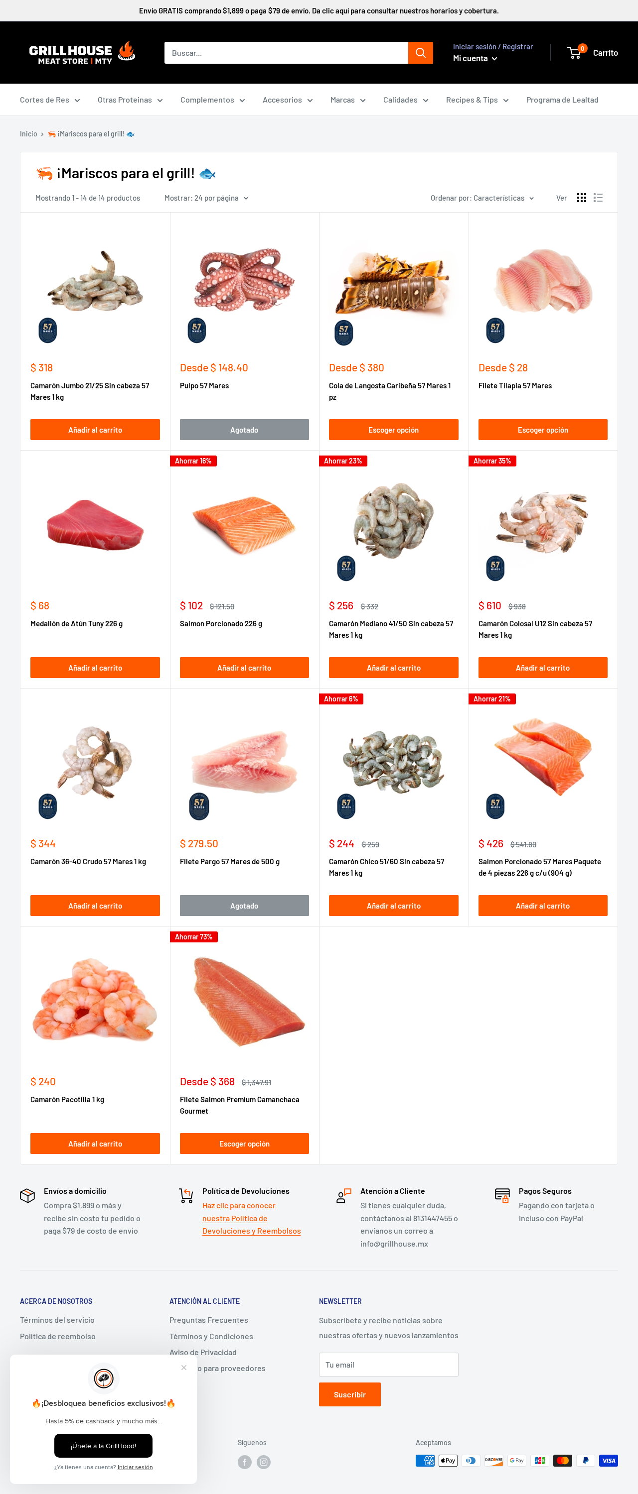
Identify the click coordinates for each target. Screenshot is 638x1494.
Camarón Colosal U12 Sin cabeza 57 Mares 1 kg (535, 629)
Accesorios (282, 99)
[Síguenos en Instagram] (264, 1462)
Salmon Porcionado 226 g (221, 623)
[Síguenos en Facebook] (245, 1462)
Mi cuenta (471, 58)
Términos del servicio (57, 1319)
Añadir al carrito (95, 429)
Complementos (207, 99)
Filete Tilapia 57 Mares (515, 385)
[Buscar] (420, 53)
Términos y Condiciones (211, 1336)
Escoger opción (393, 429)
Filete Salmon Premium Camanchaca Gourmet (240, 1105)
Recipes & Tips (472, 99)
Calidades (400, 99)
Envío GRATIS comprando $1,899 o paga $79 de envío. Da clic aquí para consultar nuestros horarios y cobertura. (319, 10)
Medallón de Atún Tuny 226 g (76, 623)
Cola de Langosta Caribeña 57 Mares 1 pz (390, 391)
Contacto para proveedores (217, 1368)
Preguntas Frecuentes (208, 1319)
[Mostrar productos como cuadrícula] (581, 197)
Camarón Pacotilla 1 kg (67, 1099)
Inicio (28, 133)
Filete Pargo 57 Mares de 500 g (230, 861)
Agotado (244, 429)
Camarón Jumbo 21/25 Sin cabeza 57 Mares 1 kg (89, 391)
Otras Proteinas (125, 99)
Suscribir (350, 1394)
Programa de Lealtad (562, 99)
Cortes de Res (44, 99)
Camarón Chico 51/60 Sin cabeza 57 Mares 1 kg (386, 867)
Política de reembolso (58, 1336)
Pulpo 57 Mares (204, 385)
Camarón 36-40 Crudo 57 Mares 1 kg (88, 861)
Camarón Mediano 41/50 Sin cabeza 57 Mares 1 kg (391, 629)
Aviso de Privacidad (203, 1352)
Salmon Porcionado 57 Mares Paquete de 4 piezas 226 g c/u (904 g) (539, 867)
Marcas (342, 99)
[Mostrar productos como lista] (598, 197)
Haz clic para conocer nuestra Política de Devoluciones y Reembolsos (251, 1217)
